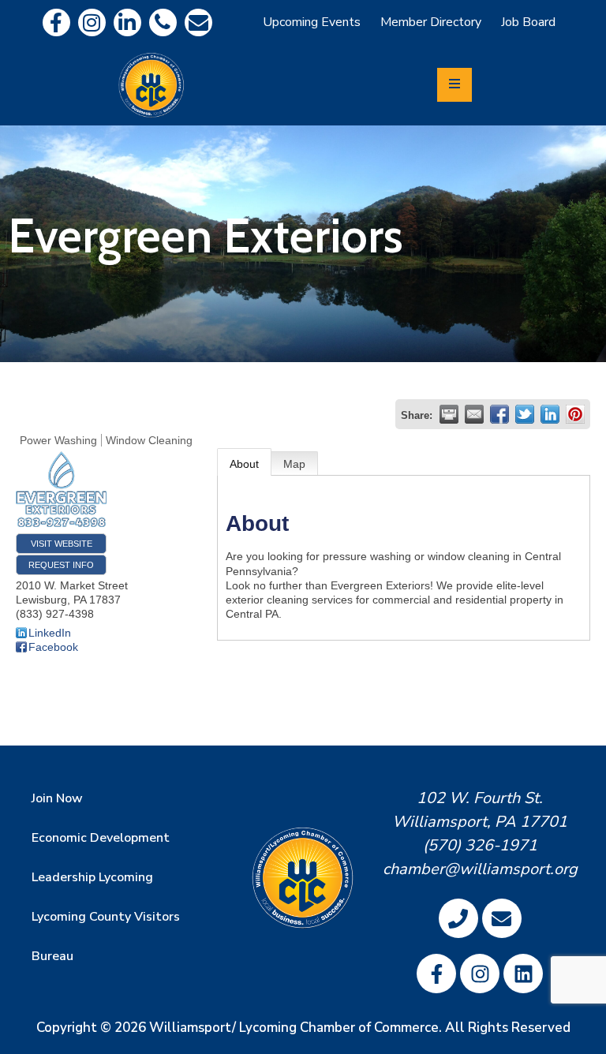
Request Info (61, 565)
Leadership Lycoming (92, 877)
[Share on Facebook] (499, 414)
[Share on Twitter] (524, 414)
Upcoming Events (312, 22)
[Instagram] (92, 22)
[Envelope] (198, 22)
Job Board (528, 22)
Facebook (53, 647)
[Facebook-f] (56, 22)
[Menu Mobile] (454, 85)
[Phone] (163, 22)
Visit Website (61, 543)
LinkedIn (49, 632)
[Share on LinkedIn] (550, 414)
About (244, 464)
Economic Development (101, 838)
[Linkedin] (127, 22)
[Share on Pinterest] (575, 414)
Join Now (57, 798)
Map (294, 464)
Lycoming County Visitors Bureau (106, 936)
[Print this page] (449, 414)
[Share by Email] (474, 414)
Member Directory (430, 22)
